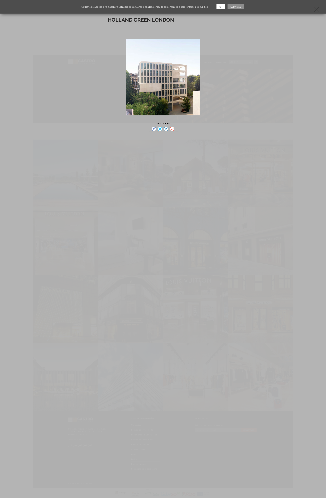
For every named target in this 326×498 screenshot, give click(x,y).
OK (220, 6)
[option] (163, 77)
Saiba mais (235, 6)
